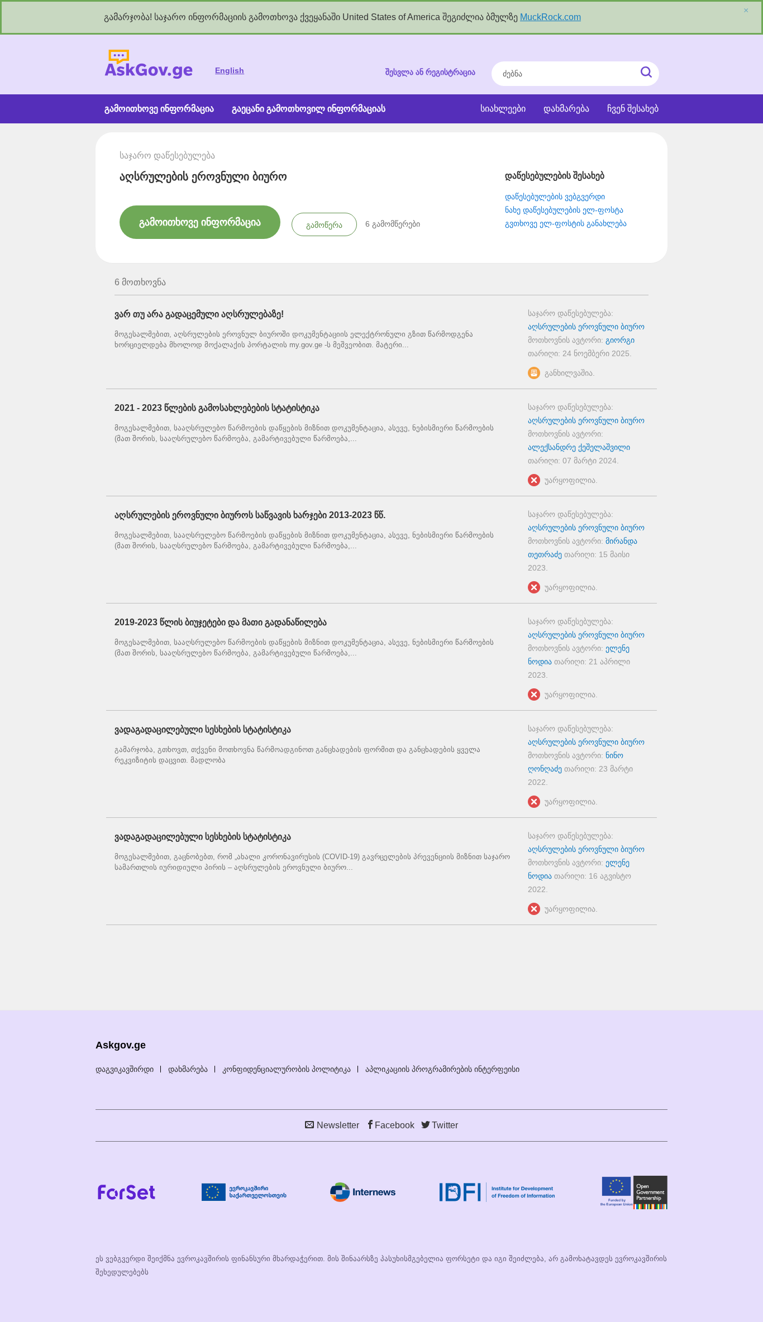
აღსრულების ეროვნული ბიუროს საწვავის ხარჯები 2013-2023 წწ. (250, 515)
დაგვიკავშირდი (125, 1069)
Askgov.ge (148, 64)
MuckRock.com (550, 17)
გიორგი (620, 340)
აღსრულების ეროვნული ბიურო (586, 326)
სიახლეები (503, 108)
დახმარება (566, 108)
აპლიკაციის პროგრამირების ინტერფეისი (442, 1069)
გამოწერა (324, 225)
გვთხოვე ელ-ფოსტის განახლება (566, 223)
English (229, 70)
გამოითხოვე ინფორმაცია (159, 108)
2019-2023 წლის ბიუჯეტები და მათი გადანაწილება (221, 622)
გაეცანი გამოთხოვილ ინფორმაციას (308, 108)
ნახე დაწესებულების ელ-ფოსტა (564, 209)
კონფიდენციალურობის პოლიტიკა (286, 1069)
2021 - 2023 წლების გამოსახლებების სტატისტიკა (217, 408)
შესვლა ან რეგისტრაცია (430, 72)
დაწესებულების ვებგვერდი (555, 196)
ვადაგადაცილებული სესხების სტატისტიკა (203, 729)
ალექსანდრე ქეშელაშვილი (579, 447)
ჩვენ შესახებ (633, 108)
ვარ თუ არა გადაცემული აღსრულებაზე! (199, 314)
